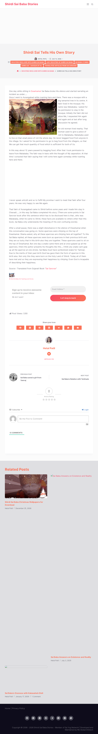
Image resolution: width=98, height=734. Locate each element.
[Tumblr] (58, 718)
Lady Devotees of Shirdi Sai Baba (59, 62)
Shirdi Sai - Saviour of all (32, 66)
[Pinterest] (39, 328)
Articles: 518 (49, 359)
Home (7, 708)
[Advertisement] (49, 26)
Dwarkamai (36, 91)
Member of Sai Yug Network (67, 727)
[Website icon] (49, 354)
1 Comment (36, 696)
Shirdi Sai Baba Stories (21, 4)
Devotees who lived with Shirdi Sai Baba (27, 62)
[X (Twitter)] (30, 328)
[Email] (78, 328)
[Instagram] (39, 718)
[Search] (92, 4)
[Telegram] (59, 328)
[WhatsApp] (68, 328)
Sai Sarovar (51, 268)
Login (86, 410)
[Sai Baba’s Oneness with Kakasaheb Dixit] (26, 677)
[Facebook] (20, 328)
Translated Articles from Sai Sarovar (60, 66)
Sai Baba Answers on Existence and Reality (71, 657)
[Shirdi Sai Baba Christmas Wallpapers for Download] (26, 486)
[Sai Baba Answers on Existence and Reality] (72, 563)
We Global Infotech (85, 730)
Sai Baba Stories (82, 62)
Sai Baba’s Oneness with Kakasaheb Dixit (24, 693)
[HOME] (18, 71)
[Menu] (88, 4)
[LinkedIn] (49, 328)
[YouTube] (65, 718)
